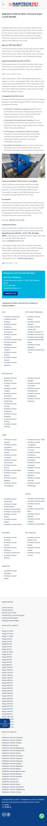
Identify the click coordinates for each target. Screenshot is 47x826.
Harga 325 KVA (7, 691)
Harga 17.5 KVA (7, 636)
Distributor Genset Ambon (11, 753)
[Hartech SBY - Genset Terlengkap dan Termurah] (23, 4)
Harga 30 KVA (7, 644)
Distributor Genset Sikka (35, 337)
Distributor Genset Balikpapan (13, 748)
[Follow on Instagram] (5, 807)
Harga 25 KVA (7, 641)
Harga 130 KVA (7, 670)
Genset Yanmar (7, 608)
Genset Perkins (7, 610)
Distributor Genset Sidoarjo (12, 740)
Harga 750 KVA (7, 711)
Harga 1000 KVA (8, 717)
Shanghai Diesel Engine (10, 620)
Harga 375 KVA (7, 696)
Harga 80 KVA (7, 665)
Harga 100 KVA (7, 667)
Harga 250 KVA (7, 685)
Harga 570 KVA (7, 704)
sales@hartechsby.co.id (15, 241)
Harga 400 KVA (7, 698)
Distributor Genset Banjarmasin (13, 750)
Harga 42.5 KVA (7, 652)
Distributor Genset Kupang (11, 763)
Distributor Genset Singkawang (13, 789)
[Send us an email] (8, 807)
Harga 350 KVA (7, 693)
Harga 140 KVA (7, 675)
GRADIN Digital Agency (25, 258)
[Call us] (10, 807)
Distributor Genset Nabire (36, 524)
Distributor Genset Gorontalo (12, 756)
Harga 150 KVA (7, 678)
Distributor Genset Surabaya (12, 737)
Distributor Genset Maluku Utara (13, 771)
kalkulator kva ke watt (16, 220)
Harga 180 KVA (7, 680)
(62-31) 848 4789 (9, 285)
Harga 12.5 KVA (7, 631)
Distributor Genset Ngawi (12, 470)
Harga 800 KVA (7, 714)
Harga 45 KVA (7, 654)
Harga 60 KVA (7, 660)
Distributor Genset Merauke (12, 776)
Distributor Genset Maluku (11, 769)
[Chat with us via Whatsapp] (41, 816)
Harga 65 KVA (7, 662)
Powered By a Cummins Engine (13, 615)
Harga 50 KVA (7, 657)
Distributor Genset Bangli (12, 340)
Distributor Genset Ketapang (12, 761)
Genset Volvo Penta (9, 613)
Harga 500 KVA (7, 701)
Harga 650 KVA (7, 709)
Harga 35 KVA (7, 647)
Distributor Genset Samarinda (12, 787)
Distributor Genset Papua (36, 499)
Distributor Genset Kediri (12, 512)
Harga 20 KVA (7, 639)
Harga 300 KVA (7, 688)
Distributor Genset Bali (12, 317)
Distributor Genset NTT (35, 332)
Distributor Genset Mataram (12, 774)
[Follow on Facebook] (3, 807)
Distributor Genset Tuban (36, 440)
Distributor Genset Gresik (12, 524)
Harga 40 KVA (7, 649)
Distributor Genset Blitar (12, 509)
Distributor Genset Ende (35, 334)
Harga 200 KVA (7, 683)
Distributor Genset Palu (12, 553)
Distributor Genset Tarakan (12, 743)
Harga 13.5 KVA (7, 634)
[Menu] (3, 4)
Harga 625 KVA (7, 706)
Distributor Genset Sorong (11, 792)
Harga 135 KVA (7, 672)
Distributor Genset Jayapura (12, 758)
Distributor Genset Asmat (36, 501)
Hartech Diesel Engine (10, 618)
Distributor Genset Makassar (12, 766)
